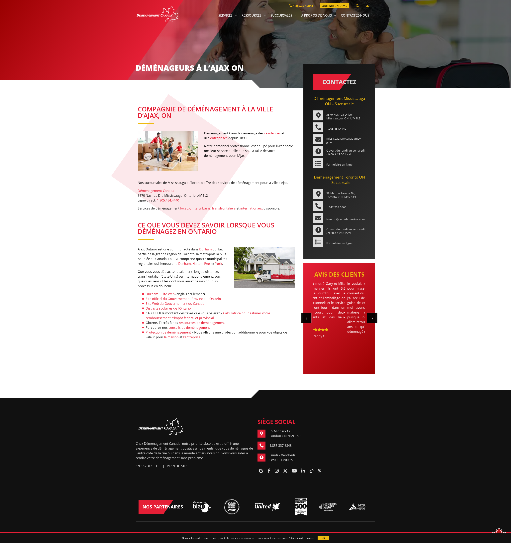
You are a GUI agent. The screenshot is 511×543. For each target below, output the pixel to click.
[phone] (263, 446)
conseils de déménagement (189, 327)
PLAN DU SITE (177, 466)
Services (225, 15)
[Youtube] (294, 471)
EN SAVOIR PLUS (148, 466)
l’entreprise (191, 337)
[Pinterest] (320, 471)
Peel (207, 263)
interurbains (201, 208)
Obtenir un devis (334, 6)
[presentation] (306, 318)
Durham (205, 249)
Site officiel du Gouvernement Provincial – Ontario (183, 299)
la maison (171, 337)
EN (367, 6)
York (218, 263)
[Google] (260, 471)
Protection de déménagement (168, 332)
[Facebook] (269, 471)
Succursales (281, 15)
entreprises (219, 138)
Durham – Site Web (160, 294)
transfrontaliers (224, 208)
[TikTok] (311, 471)
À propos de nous (316, 15)
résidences (272, 133)
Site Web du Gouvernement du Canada (175, 303)
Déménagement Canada (156, 191)
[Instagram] (276, 471)
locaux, (185, 208)
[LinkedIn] (303, 471)
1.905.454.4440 (168, 200)
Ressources (251, 15)
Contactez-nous (355, 15)
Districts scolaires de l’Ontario (168, 308)
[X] (285, 471)
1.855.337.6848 (302, 6)
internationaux (251, 208)
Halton (197, 263)
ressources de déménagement (202, 323)
